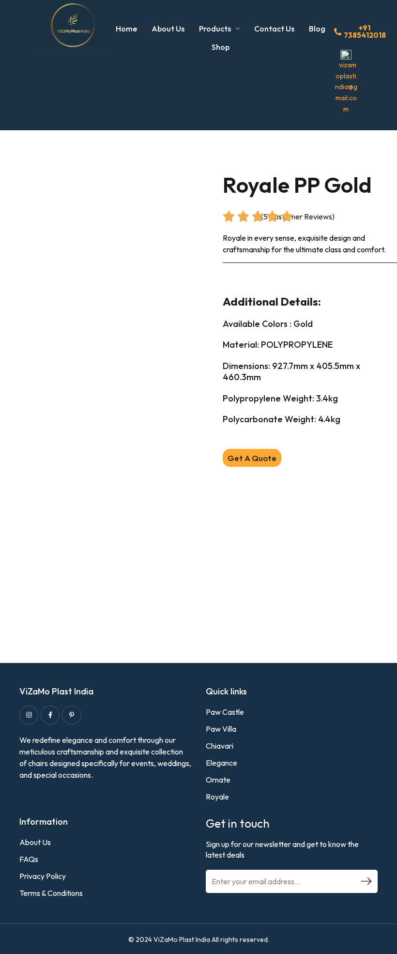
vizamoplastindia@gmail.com (346, 87)
